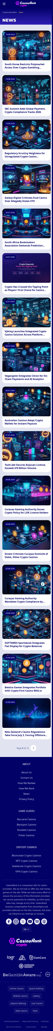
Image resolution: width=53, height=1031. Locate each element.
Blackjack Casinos (26, 824)
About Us (26, 772)
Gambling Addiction (11, 1021)
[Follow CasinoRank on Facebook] (9, 921)
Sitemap (44, 1027)
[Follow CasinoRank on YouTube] (30, 921)
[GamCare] (37, 957)
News (26, 793)
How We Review (26, 783)
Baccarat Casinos (26, 819)
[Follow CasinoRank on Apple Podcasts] (44, 921)
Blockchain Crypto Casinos (26, 855)
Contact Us (26, 777)
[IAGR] (11, 957)
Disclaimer (45, 1021)
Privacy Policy (26, 799)
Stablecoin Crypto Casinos (26, 866)
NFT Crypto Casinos (26, 860)
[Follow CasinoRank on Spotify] (37, 921)
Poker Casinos (26, 835)
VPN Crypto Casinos (26, 871)
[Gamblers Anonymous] (22, 957)
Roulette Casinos (26, 830)
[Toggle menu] (4, 4)
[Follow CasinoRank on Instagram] (16, 921)
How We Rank (26, 788)
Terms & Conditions (13, 1027)
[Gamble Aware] (22, 974)
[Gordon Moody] (26, 966)
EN (25, 929)
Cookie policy (31, 1027)
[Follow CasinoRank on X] (23, 921)
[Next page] (33, 748)
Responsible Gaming (30, 1021)
